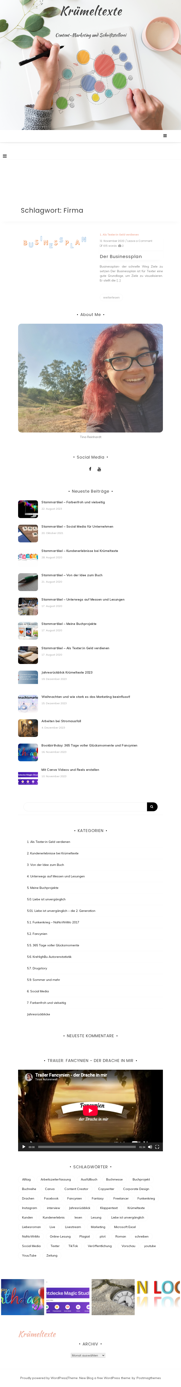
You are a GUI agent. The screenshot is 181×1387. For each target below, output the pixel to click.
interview (53, 1208)
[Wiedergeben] (24, 1147)
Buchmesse (114, 1179)
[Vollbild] (157, 1147)
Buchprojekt (141, 1179)
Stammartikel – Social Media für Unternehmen (77, 526)
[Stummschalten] (150, 1147)
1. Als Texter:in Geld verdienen (119, 234)
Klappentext (109, 1208)
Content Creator (76, 1189)
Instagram (29, 1208)
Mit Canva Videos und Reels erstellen (70, 770)
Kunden (27, 1217)
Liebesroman (31, 1227)
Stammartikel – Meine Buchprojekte (69, 624)
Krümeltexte (91, 10)
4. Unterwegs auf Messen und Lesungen (56, 876)
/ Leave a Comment (138, 241)
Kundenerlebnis (54, 1217)
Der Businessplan (121, 256)
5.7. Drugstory (37, 968)
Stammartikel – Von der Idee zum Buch (71, 575)
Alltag (26, 1179)
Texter (55, 1246)
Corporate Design (136, 1189)
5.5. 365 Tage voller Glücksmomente (53, 945)
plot (103, 1236)
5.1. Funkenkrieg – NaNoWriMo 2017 (53, 922)
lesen (78, 1217)
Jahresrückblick (79, 1208)
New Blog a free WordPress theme (104, 1378)
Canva (50, 1189)
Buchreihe (29, 1189)
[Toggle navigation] (4, 156)
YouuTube (29, 1255)
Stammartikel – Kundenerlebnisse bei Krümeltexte (79, 551)
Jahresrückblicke (38, 1014)
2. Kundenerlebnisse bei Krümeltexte (53, 853)
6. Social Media (38, 991)
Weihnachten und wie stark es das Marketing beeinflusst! (85, 697)
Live (52, 1227)
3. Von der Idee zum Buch (45, 865)
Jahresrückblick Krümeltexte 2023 (66, 672)
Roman (120, 1236)
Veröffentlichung (100, 1246)
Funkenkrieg (146, 1198)
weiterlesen (111, 297)
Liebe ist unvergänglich (127, 1217)
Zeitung (51, 1255)
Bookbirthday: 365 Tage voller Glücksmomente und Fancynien (89, 745)
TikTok (73, 1246)
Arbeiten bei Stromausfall (61, 721)
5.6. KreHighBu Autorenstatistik (49, 957)
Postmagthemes (149, 1378)
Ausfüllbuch (89, 1179)
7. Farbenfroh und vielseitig (46, 1003)
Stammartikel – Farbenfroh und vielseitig (73, 502)
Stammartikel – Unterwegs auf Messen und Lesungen (82, 599)
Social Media (31, 1246)
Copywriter (106, 1189)
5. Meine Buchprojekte (42, 888)
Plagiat (84, 1236)
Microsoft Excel (125, 1227)
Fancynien (74, 1198)
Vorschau (128, 1246)
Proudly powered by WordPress (43, 1378)
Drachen (28, 1198)
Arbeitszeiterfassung (56, 1179)
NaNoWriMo (31, 1236)
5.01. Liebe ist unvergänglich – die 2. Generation (61, 911)
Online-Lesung (60, 1236)
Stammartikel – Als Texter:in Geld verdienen (75, 648)
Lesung (96, 1217)
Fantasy (98, 1198)
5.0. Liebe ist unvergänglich (46, 899)
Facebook (51, 1198)
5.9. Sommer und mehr (43, 980)
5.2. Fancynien (37, 934)
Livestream (73, 1227)
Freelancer (121, 1198)
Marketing (98, 1227)
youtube (150, 1246)
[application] (90, 1110)
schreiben (142, 1236)
